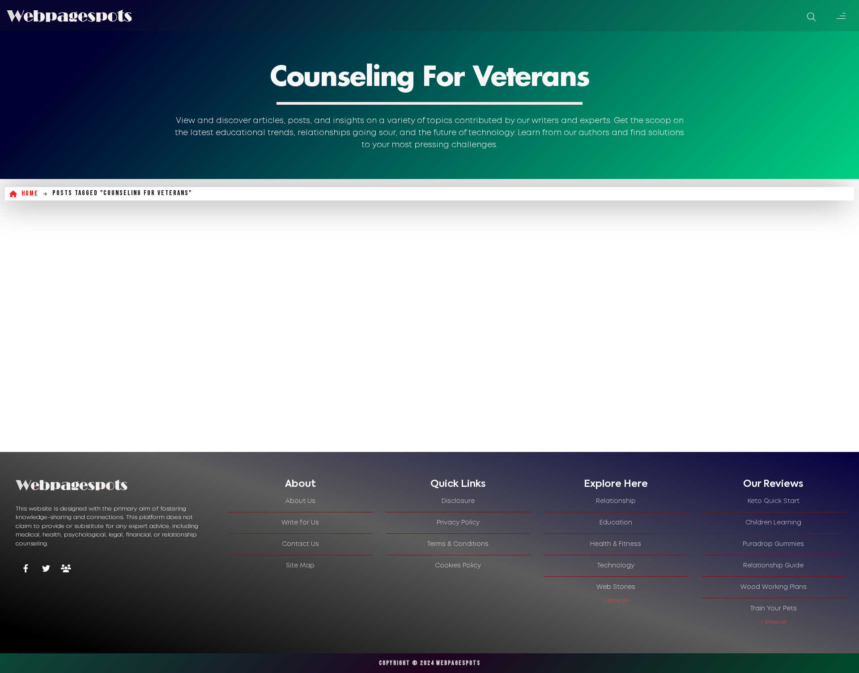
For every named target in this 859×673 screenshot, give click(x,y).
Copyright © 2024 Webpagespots (430, 663)
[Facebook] (26, 569)
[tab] (300, 484)
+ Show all (616, 600)
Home (29, 193)
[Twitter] (46, 569)
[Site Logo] (69, 15)
